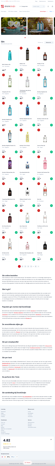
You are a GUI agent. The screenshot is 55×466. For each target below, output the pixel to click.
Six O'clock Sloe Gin (6, 226)
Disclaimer (3, 432)
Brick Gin (39, 199)
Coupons (30, 414)
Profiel (29, 411)
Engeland (7, 93)
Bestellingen (30, 413)
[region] (27, 26)
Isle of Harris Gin (23, 226)
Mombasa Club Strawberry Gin (26, 253)
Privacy (2, 430)
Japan (41, 147)
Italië (41, 228)
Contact (3, 424)
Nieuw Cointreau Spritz (24, 11)
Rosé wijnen (3, 11)
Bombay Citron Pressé (25, 145)
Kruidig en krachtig (35, 347)
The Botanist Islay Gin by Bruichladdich (25, 91)
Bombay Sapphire (18, 312)
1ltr (20, 93)
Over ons (3, 422)
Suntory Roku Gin (41, 145)
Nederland (24, 65)
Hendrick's (38, 314)
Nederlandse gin (6, 363)
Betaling (29, 425)
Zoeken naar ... (36, 6)
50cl (38, 65)
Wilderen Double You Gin (25, 199)
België (6, 201)
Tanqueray (5, 314)
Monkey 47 (29, 318)
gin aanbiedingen (27, 396)
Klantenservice (31, 422)
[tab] (25, 37)
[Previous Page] (17, 266)
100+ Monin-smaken (12, 11)
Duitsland (42, 65)
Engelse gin (5, 365)
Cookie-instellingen (5, 433)
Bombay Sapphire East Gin (26, 118)
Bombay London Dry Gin (42, 118)
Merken (2, 427)
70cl (3, 66)
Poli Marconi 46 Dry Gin (42, 226)
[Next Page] (38, 266)
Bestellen (30, 424)
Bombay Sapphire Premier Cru (8, 145)
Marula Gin (39, 253)
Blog (2, 425)
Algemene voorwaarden (6, 428)
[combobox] (49, 42)
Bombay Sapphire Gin (42, 91)
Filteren (28, 462)
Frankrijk (3, 416)
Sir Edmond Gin (5, 253)
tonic (13, 382)
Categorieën (24, 6)
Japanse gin (11, 369)
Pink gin (18, 332)
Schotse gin (17, 367)
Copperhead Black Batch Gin (8, 199)
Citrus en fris (48, 346)
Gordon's (33, 310)
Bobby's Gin (22, 63)
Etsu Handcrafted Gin (24, 172)
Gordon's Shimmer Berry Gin (8, 172)
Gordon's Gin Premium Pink (43, 172)
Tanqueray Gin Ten (6, 91)
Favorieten (30, 416)
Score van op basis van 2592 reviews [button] (10, 1)
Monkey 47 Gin (40, 63)
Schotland (7, 66)
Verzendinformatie (32, 427)
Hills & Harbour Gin (6, 64)
